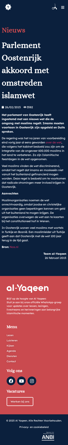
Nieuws (13, 30)
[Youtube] (21, 381)
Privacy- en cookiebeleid (34, 427)
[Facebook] (11, 381)
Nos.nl (13, 247)
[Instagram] (32, 381)
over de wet (53, 142)
